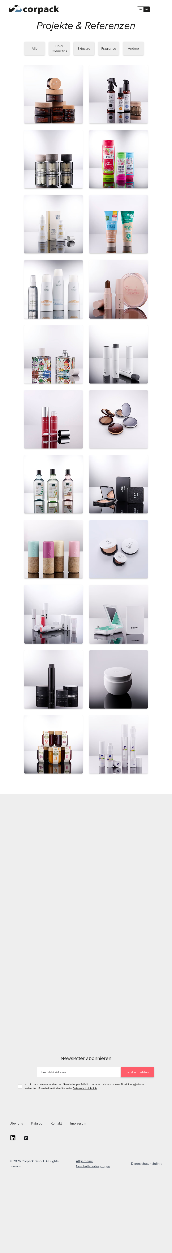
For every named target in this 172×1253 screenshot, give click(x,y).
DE (146, 9)
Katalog (36, 1123)
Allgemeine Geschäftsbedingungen (93, 1163)
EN (140, 9)
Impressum (78, 1123)
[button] (157, 9)
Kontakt (56, 1123)
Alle (35, 48)
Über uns (16, 1123)
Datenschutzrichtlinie (85, 1088)
